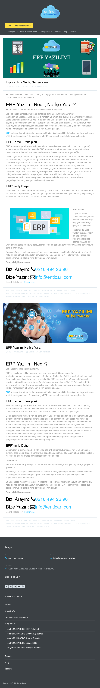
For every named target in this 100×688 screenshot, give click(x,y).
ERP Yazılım (48, 293)
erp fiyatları (47, 290)
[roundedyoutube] (23, 587)
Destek (58, 31)
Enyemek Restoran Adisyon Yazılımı (24, 647)
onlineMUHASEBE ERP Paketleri (23, 628)
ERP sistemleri (36, 293)
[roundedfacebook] (7, 587)
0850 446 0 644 (15, 558)
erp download (16, 290)
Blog (65, 31)
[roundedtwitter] (11, 587)
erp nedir (58, 290)
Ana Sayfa (10, 31)
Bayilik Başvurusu (13, 596)
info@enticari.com (54, 276)
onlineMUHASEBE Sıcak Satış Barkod (25, 633)
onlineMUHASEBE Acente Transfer (23, 638)
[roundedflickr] (19, 587)
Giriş (9, 25)
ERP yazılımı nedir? (13, 296)
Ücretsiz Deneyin (23, 25)
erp (7, 290)
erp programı (69, 290)
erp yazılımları (28, 296)
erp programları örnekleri (17, 293)
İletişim (73, 31)
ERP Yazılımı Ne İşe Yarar (82, 293)
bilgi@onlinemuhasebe (64, 558)
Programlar (45, 31)
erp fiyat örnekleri (32, 290)
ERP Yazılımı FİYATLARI (62, 293)
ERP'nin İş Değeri (42, 296)
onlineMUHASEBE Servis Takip (22, 642)
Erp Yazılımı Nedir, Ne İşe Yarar (27, 82)
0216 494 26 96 (51, 269)
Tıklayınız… (29, 281)
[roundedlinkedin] (15, 587)
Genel (28, 86)
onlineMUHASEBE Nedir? (27, 31)
